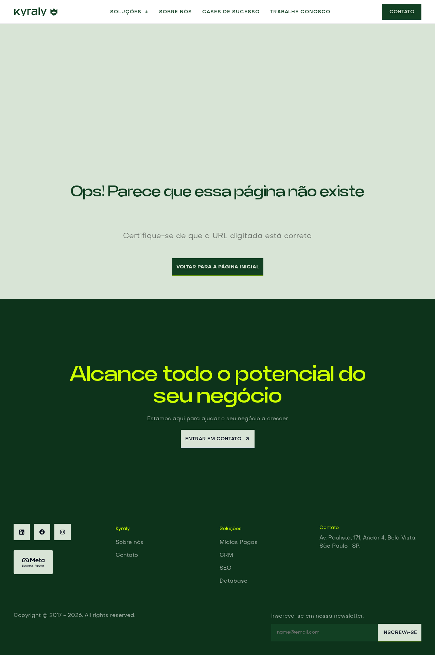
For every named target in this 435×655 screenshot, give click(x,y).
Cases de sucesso (230, 12)
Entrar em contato (213, 439)
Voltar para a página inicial (217, 267)
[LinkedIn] (22, 532)
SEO (225, 568)
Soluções (125, 12)
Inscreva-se (399, 632)
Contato (401, 12)
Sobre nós (175, 12)
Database (233, 581)
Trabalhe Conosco (300, 12)
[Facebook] (42, 532)
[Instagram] (62, 532)
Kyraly (123, 529)
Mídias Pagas (239, 542)
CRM (226, 555)
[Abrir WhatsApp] (418, 637)
